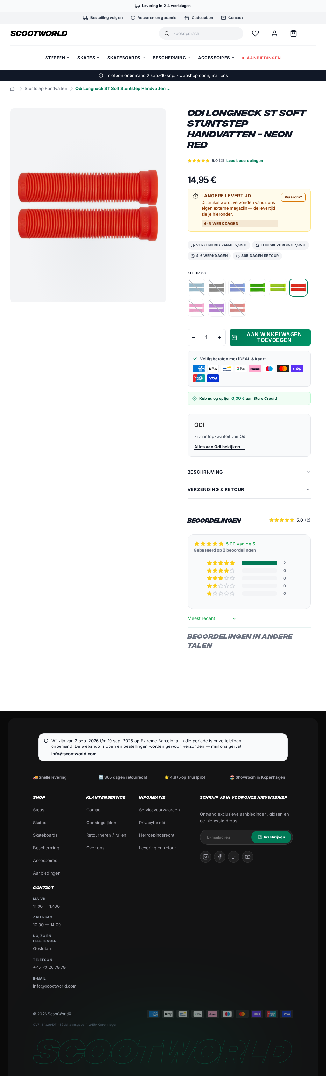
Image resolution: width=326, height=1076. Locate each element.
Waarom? (293, 197)
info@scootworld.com (73, 753)
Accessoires (45, 860)
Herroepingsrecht (156, 834)
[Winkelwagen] (294, 33)
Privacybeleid (152, 822)
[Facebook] (219, 857)
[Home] (12, 88)
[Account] (274, 33)
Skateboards (45, 834)
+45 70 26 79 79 (49, 967)
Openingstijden (101, 822)
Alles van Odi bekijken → (219, 446)
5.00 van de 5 (240, 543)
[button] (221, 563)
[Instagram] (205, 857)
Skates (39, 822)
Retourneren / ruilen (106, 834)
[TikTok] (233, 857)
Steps (38, 809)
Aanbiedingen (46, 873)
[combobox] (205, 33)
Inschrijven (274, 837)
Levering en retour (157, 847)
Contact (94, 809)
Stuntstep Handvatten (46, 88)
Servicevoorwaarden (159, 809)
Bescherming (46, 847)
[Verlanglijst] (255, 33)
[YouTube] (247, 857)
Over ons (95, 847)
